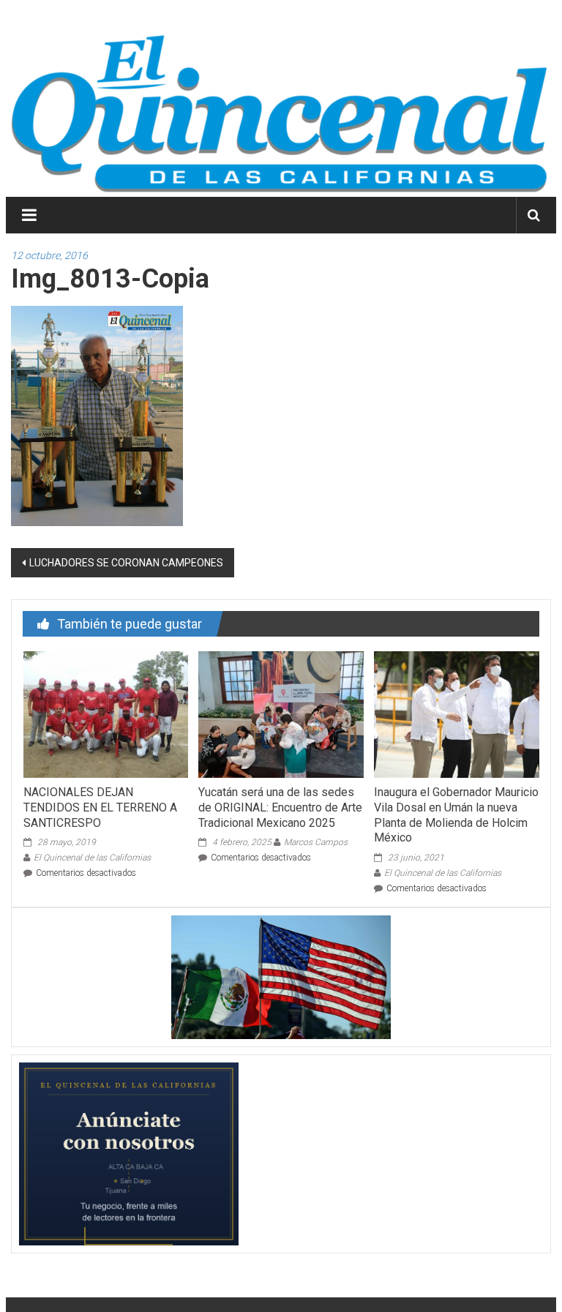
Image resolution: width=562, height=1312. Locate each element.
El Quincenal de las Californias (92, 857)
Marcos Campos (316, 842)
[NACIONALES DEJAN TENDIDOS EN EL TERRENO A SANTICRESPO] (105, 713)
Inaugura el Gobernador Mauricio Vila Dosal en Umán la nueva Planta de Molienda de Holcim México (456, 814)
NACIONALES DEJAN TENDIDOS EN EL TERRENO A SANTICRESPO (100, 807)
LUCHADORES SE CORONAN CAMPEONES (126, 563)
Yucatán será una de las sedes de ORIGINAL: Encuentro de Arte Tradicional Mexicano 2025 (280, 807)
